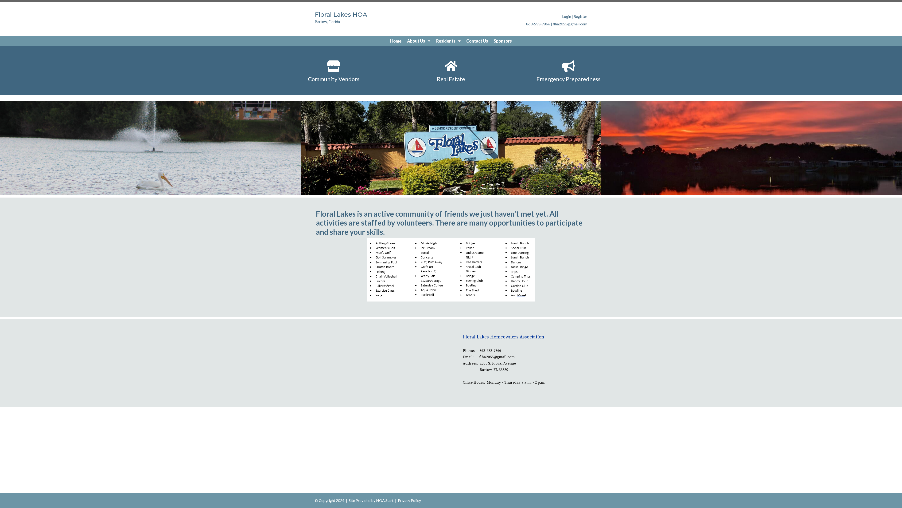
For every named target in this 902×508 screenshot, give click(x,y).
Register (580, 16)
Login (566, 16)
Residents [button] (446, 41)
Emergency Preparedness (568, 78)
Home (395, 41)
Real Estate (451, 78)
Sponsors (503, 41)
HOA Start (384, 500)
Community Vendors (333, 78)
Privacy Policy (409, 500)
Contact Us (477, 41)
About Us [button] (416, 41)
